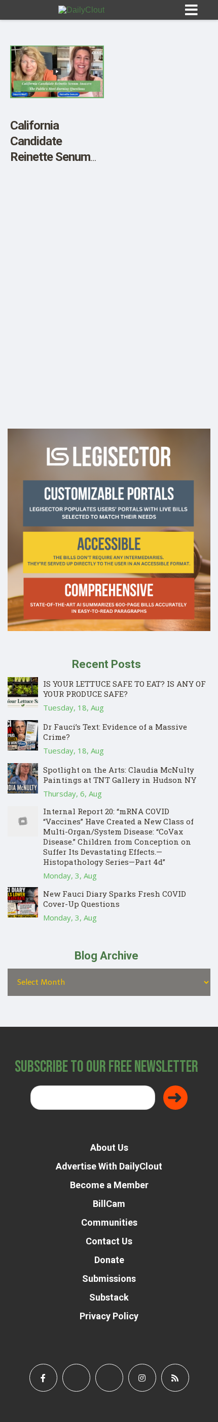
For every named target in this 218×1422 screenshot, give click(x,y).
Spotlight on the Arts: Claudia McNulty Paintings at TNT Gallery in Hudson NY (119, 775)
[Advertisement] (109, 320)
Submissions (109, 1278)
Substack (109, 1297)
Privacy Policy (109, 1316)
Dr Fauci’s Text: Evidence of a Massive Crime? (115, 732)
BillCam (109, 1203)
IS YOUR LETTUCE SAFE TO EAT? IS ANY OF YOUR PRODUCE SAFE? (124, 689)
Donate (109, 1259)
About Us (109, 1147)
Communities (109, 1222)
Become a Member (109, 1185)
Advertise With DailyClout (109, 1166)
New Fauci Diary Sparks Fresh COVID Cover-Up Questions (114, 899)
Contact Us (109, 1241)
